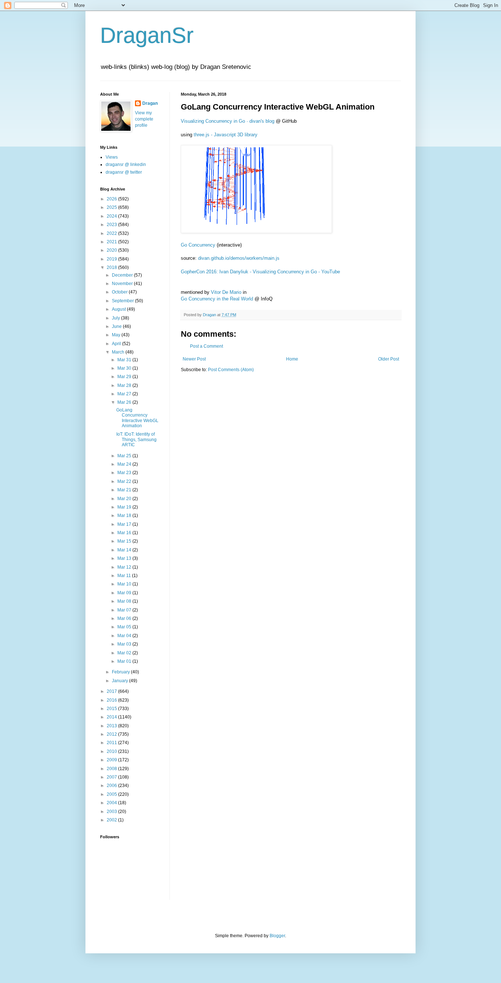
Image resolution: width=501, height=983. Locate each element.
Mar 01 (124, 661)
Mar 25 (124, 455)
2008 (112, 768)
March (118, 352)
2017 (112, 691)
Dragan (150, 103)
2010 (112, 751)
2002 (112, 820)
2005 (112, 794)
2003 (112, 811)
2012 (112, 734)
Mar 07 (124, 610)
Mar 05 (124, 626)
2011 (112, 742)
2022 (112, 233)
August (119, 309)
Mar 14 (124, 550)
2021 (112, 241)
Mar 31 (124, 359)
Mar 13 (124, 558)
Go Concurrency (198, 245)
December (123, 275)
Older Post (388, 359)
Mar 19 (124, 507)
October (120, 292)
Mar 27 (124, 393)
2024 (112, 216)
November (123, 283)
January (120, 680)
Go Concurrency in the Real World (217, 299)
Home (292, 359)
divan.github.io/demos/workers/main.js (238, 258)
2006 (112, 785)
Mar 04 (124, 635)
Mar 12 (124, 567)
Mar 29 (124, 376)
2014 (112, 717)
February (121, 672)
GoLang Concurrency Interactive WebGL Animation (137, 417)
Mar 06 (124, 618)
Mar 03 (124, 644)
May (116, 334)
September (123, 300)
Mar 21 (124, 489)
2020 (112, 250)
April (117, 343)
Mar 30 (124, 368)
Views (112, 157)
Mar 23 (124, 472)
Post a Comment (206, 346)
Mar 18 (124, 515)
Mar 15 (124, 541)
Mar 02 (124, 652)
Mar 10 (124, 584)
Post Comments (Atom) (231, 369)
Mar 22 (124, 481)
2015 (112, 708)
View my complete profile (144, 119)
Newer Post (194, 359)
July (116, 318)
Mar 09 (124, 592)
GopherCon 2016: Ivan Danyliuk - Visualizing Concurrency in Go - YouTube (260, 271)
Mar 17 (124, 524)
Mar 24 (124, 464)
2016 (112, 700)
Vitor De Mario (226, 292)
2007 (112, 777)
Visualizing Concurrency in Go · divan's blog (227, 121)
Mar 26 (124, 402)
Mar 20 (124, 498)
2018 (112, 267)
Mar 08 (124, 601)
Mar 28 (124, 385)
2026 (112, 199)
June (117, 326)
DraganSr (147, 35)
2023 (112, 224)
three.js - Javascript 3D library (225, 134)
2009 (112, 759)
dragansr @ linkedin (126, 164)
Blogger (277, 935)
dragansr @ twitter (124, 172)
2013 (112, 725)
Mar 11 (124, 575)
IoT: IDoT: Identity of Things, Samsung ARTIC (136, 439)
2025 (112, 207)
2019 (112, 259)
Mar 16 (124, 532)
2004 (112, 802)
